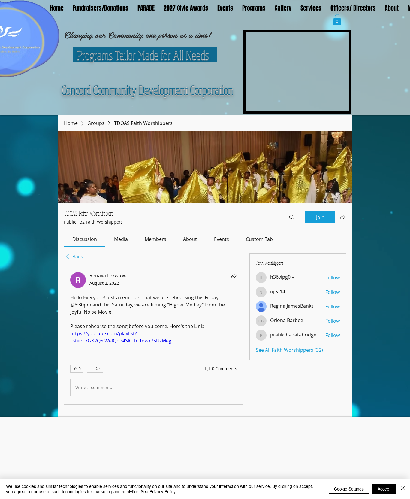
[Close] (402, 488)
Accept (384, 489)
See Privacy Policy (158, 491)
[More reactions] (95, 369)
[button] (337, 19)
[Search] (291, 217)
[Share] (233, 275)
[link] (84, 239)
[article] (153, 335)
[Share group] (342, 217)
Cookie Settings (349, 489)
